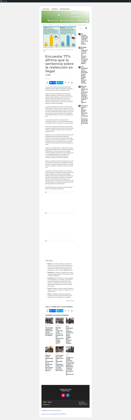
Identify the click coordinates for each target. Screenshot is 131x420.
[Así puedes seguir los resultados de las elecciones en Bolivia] (49, 321)
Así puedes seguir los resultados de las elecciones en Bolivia (49, 331)
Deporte (55, 9)
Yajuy (73, 13)
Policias (82, 20)
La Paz (67, 354)
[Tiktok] (63, 395)
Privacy (50, 402)
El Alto (67, 353)
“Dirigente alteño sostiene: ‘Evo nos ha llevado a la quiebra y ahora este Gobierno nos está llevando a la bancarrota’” (70, 367)
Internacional (65, 9)
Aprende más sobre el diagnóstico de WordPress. (53, 414)
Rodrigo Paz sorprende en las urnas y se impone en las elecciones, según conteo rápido (60, 335)
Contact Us (46, 404)
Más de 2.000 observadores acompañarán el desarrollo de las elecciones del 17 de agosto (84, 94)
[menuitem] (1, 1)
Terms (44, 402)
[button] (59, 14)
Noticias (46, 9)
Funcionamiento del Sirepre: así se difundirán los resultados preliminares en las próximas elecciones (84, 115)
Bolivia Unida (54, 20)
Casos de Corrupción (69, 20)
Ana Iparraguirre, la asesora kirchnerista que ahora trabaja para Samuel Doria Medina (69, 335)
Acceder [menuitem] (5, 1)
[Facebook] (68, 395)
